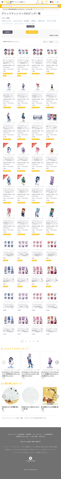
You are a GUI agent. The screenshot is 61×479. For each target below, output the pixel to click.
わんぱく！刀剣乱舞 (35, 452)
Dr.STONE (20, 449)
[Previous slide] (4, 362)
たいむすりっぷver (17, 20)
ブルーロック (38, 449)
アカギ (22, 446)
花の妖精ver (26, 20)
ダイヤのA (14, 449)
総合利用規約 (21, 434)
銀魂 (42, 446)
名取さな (26, 449)
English (29, 441)
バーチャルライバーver (7, 23)
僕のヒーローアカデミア (49, 449)
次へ (38, 341)
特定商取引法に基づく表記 (22, 436)
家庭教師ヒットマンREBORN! (33, 446)
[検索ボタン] (58, 6)
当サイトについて (12, 434)
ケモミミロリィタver (51, 20)
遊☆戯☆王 (26, 452)
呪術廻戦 (54, 446)
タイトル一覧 (29, 9)
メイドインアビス (17, 452)
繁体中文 (38, 441)
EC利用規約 (28, 434)
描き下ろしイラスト (6, 20)
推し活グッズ (44, 452)
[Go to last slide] (4, 396)
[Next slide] (57, 362)
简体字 (33, 441)
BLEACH (32, 449)
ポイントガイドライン (38, 434)
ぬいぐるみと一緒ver (29, 23)
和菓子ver (34, 20)
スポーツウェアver (19, 23)
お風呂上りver (41, 20)
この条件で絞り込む (32, 32)
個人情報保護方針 (49, 434)
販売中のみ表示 (54, 35)
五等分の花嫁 (48, 446)
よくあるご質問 (33, 436)
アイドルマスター (15, 446)
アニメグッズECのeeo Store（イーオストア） (14, 9)
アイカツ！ (7, 446)
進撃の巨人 (8, 449)
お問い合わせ (42, 436)
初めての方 (23, 441)
